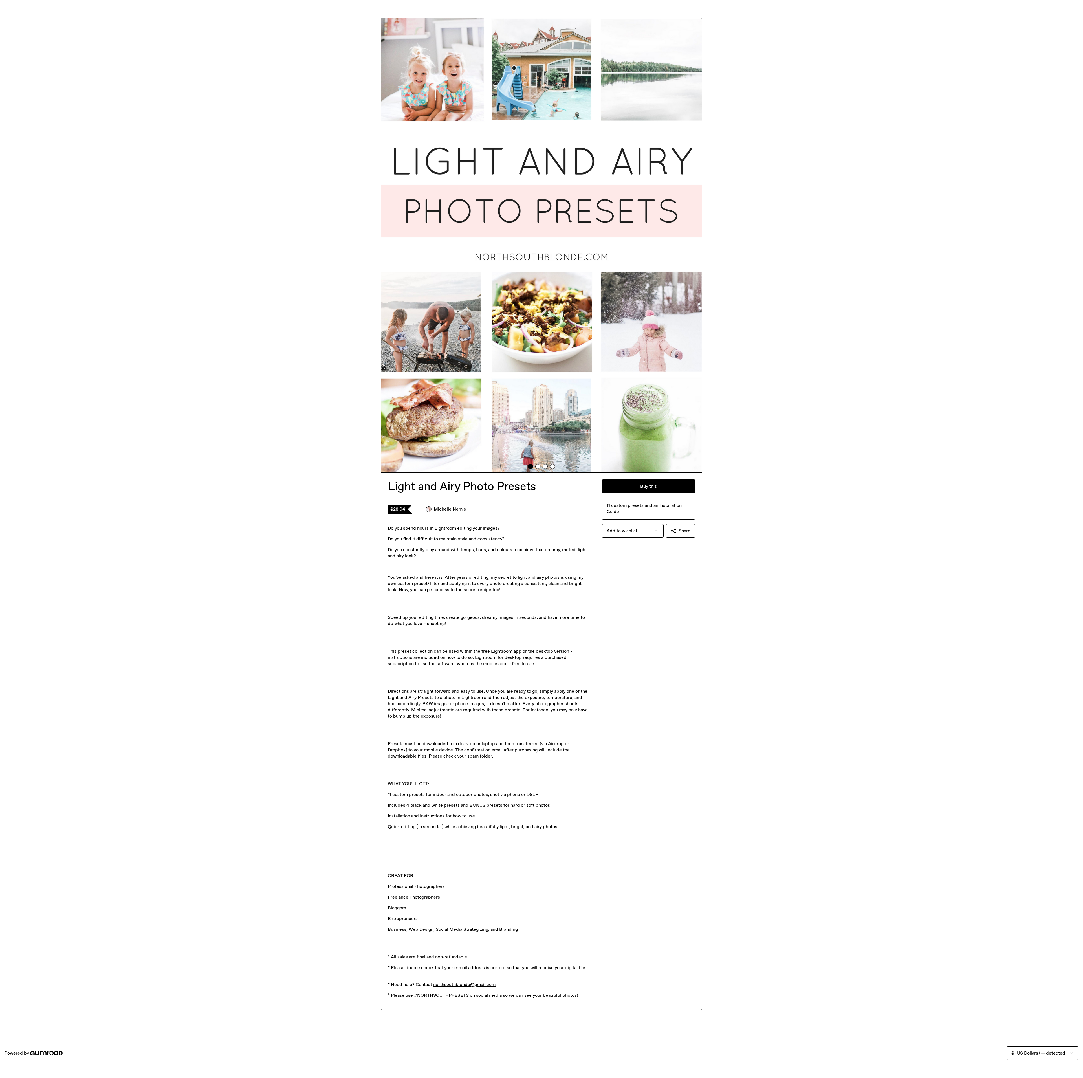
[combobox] (633, 531)
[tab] (530, 466)
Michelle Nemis (450, 509)
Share (684, 530)
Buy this (648, 486)
